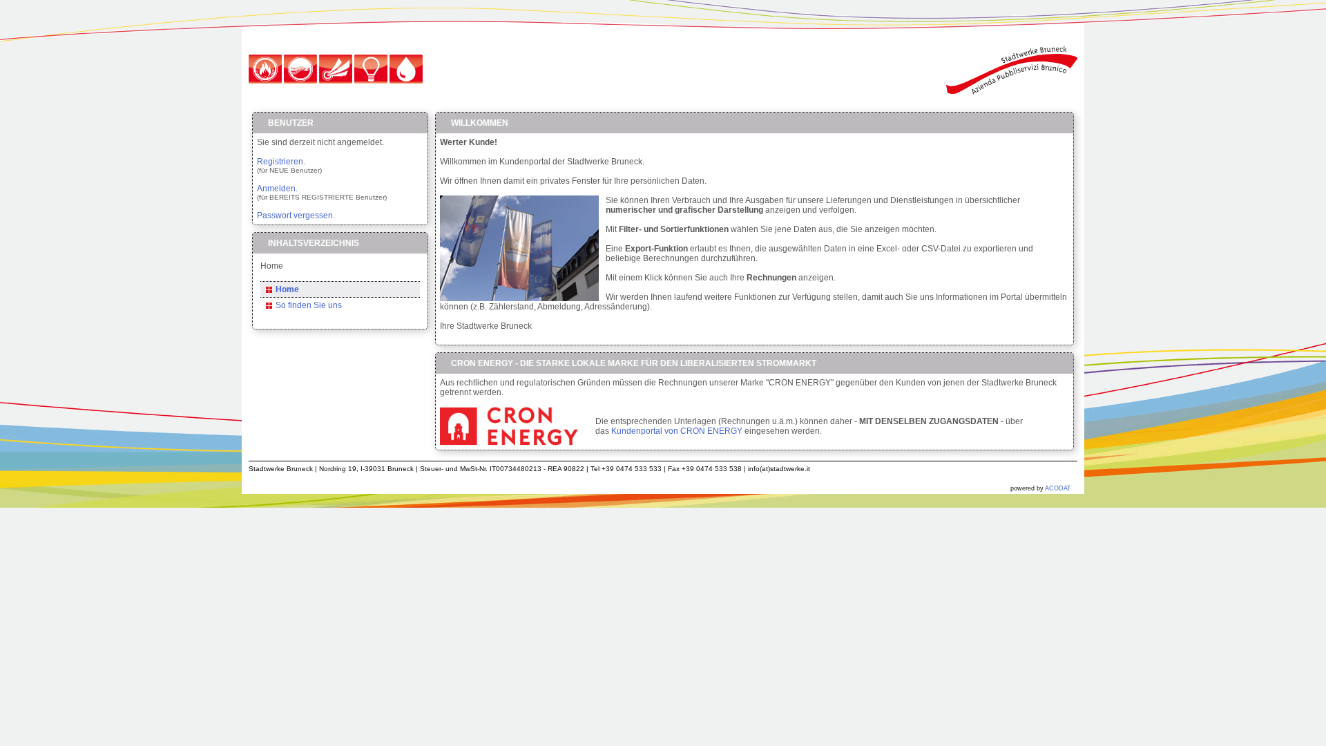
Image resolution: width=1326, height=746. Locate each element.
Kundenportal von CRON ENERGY (676, 431)
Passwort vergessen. (296, 215)
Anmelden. (277, 188)
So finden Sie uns (309, 305)
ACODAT (1058, 488)
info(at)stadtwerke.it (779, 468)
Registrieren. (281, 161)
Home (287, 289)
